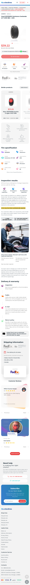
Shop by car (4, 520)
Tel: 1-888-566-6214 (6, 568)
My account (4, 559)
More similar (24, 87)
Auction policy (5, 555)
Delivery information (6, 533)
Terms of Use (4, 537)
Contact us (4, 562)
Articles (3, 544)
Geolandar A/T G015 (8, 9)
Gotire (2, 549)
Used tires (4, 7)
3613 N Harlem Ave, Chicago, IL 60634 (10, 574)
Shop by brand (13, 7)
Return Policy (4, 557)
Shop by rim (4, 525)
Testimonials (4, 546)
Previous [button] (6, 412)
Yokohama (22, 7)
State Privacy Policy (6, 540)
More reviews (15, 453)
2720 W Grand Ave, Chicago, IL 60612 (10, 572)
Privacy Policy (4, 535)
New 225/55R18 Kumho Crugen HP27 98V (11, 112)
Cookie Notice (4, 542)
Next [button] (24, 412)
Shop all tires (4, 515)
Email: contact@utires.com (8, 570)
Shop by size (4, 518)
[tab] (12, 43)
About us (3, 531)
